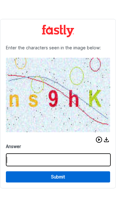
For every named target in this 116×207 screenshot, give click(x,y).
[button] (99, 139)
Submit (58, 176)
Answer (13, 146)
